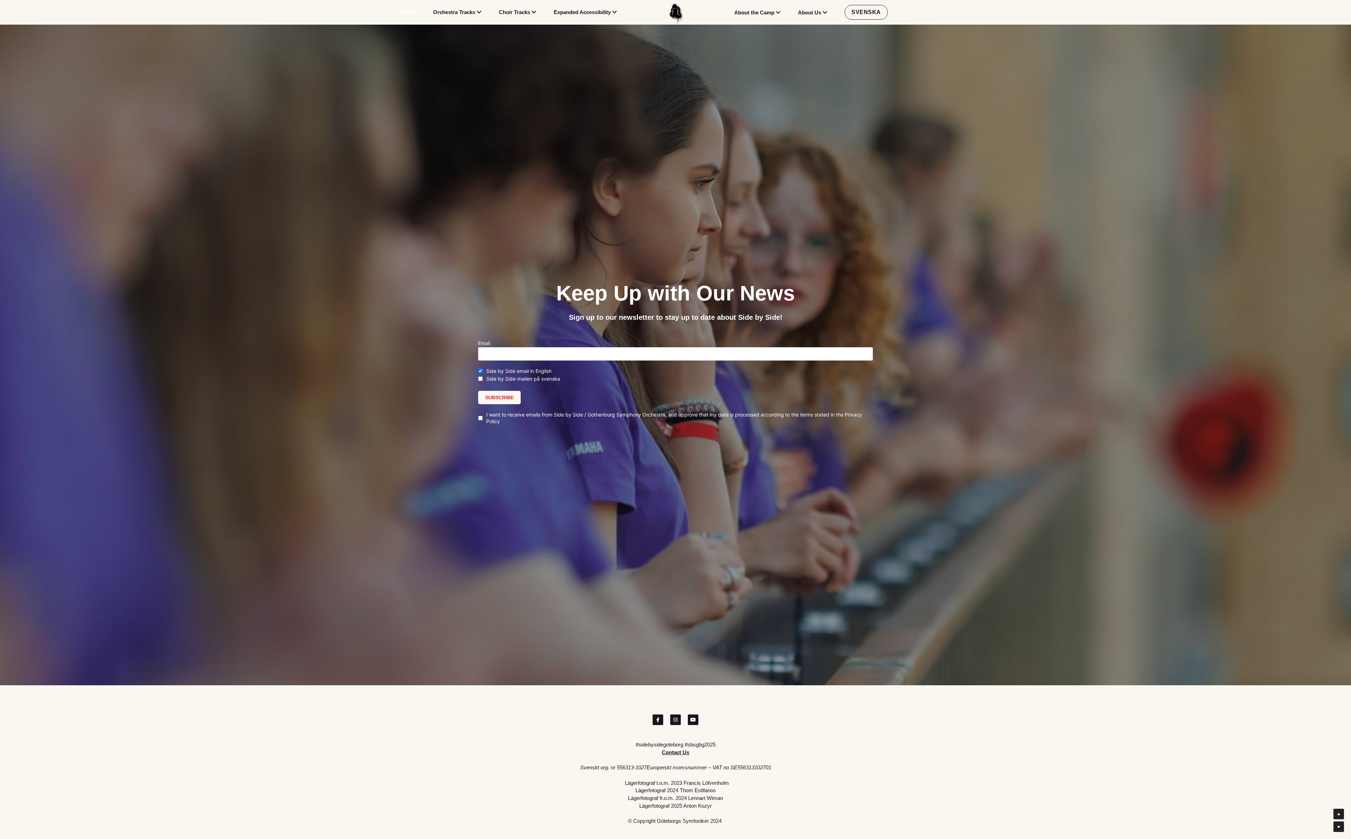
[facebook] (658, 719)
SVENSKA (866, 12)
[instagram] (675, 719)
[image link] (675, 12)
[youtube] (693, 719)
